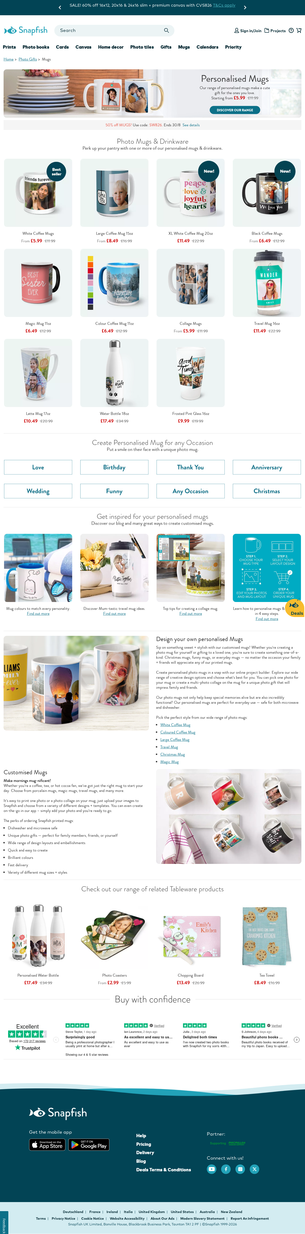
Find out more (38, 614)
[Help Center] (291, 31)
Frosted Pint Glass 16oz (190, 414)
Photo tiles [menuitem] (142, 47)
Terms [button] (41, 1218)
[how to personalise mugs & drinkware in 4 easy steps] (266, 567)
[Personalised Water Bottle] (38, 934)
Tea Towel (266, 975)
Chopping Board (190, 975)
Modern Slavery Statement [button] (202, 1218)
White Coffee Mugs (38, 233)
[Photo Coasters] (114, 934)
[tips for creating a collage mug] (190, 567)
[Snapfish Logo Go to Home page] (25, 30)
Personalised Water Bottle (38, 975)
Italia (128, 1212)
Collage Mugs (191, 323)
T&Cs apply (202, 5)
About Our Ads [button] (162, 1218)
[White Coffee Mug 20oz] (190, 192)
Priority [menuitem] (233, 47)
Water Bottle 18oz (114, 414)
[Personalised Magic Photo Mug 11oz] (38, 283)
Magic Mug (169, 762)
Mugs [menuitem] (184, 47)
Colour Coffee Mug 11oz (114, 323)
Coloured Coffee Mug (177, 732)
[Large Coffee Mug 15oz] (114, 192)
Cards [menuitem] (62, 47)
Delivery (145, 1152)
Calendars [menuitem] (208, 47)
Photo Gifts (28, 59)
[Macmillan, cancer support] (227, 1142)
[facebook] (228, 1167)
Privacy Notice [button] (63, 1218)
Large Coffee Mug (174, 740)
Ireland (113, 1212)
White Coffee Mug (175, 725)
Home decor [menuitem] (111, 47)
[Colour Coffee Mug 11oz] (114, 283)
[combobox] (114, 30)
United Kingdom (152, 1212)
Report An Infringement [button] (250, 1218)
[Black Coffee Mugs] (266, 192)
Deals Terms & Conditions (163, 1170)
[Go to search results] (167, 30)
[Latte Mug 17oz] (38, 373)
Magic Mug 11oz (38, 323)
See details (191, 125)
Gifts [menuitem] (166, 47)
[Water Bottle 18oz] (114, 373)
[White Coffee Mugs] (38, 192)
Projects (278, 30)
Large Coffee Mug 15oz (114, 233)
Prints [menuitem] (9, 47)
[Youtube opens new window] (214, 1167)
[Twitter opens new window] (257, 1167)
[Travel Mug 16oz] (266, 283)
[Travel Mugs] (114, 567)
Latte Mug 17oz (38, 414)
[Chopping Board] (190, 934)
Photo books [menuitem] (36, 47)
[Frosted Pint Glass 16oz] (190, 373)
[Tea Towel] (266, 934)
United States (182, 1212)
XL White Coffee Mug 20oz (190, 233)
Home (9, 59)
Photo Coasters (114, 975)
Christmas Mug (172, 754)
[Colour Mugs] (38, 567)
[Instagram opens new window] (242, 1167)
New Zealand (231, 1212)
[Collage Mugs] (190, 283)
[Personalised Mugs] (152, 93)
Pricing (143, 1144)
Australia (208, 1212)
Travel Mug (169, 747)
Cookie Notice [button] (92, 1218)
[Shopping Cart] (298, 31)
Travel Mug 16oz (267, 323)
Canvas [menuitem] (84, 47)
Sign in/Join (250, 30)
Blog (141, 1161)
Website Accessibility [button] (127, 1218)
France (95, 1212)
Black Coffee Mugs (267, 233)
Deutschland (73, 1212)
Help (141, 1135)
